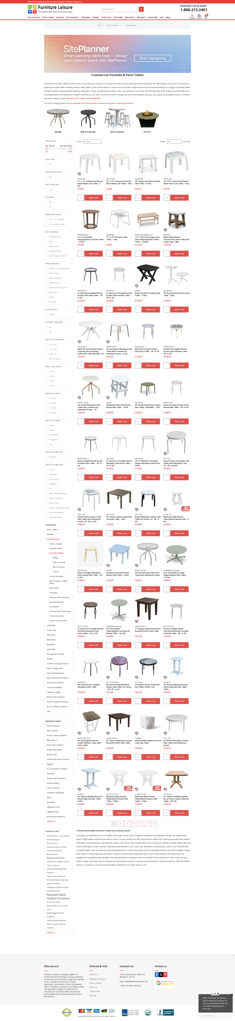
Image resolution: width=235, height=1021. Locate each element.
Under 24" (53, 354)
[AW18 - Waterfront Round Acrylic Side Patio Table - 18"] (148, 330)
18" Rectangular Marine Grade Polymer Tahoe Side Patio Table (89, 742)
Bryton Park (52, 754)
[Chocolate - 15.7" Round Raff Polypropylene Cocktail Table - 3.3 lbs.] (91, 218)
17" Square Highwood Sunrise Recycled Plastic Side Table (148, 630)
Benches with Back (55, 858)
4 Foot (51, 371)
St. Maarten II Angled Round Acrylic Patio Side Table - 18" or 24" (90, 295)
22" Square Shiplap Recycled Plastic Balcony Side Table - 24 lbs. (90, 798)
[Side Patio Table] (91, 722)
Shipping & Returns (97, 979)
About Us (93, 987)
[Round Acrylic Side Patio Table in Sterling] (148, 554)
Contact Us (94, 974)
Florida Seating (53, 783)
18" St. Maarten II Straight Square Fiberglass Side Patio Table (147, 463)
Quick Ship (51, 649)
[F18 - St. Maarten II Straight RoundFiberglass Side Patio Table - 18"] (119, 442)
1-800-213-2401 (194, 9)
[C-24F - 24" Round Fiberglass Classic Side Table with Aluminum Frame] (177, 722)
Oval (51, 444)
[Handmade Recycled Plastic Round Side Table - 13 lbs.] (119, 386)
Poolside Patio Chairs (75, 98)
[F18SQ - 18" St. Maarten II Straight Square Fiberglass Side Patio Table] (148, 442)
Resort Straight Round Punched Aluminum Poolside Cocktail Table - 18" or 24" (176, 631)
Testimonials (94, 991)
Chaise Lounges (55, 543)
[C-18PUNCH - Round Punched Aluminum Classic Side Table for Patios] (119, 666)
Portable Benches (53, 891)
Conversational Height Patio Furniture (57, 871)
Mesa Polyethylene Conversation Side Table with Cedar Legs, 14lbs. (176, 239)
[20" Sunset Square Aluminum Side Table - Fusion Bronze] (119, 498)
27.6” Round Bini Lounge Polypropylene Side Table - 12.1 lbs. (175, 575)
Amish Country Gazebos (57, 735)
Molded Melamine (56, 498)
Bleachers (51, 644)
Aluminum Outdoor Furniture (57, 847)
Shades (50, 658)
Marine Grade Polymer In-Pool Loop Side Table (148, 741)
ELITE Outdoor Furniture (57, 706)
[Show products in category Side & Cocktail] (88, 118)
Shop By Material (56, 602)
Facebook (157, 974)
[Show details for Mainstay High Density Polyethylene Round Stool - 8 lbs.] (177, 498)
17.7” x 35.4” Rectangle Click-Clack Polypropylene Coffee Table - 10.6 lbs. (147, 239)
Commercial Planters (55, 682)
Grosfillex (51, 802)
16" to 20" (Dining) (56, 219)
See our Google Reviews (165, 984)
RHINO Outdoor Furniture (58, 701)
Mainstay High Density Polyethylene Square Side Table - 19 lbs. (146, 798)
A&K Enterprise (53, 726)
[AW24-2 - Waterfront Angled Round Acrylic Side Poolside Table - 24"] (177, 330)
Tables (51, 314)
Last (154, 823)
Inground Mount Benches (56, 876)
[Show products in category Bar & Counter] (117, 118)
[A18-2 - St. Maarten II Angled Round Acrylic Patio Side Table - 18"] (91, 274)
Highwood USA (53, 807)
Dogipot (50, 764)
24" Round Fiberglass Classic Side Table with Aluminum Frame (176, 742)
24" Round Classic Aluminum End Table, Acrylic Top (147, 685)
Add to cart (93, 198)
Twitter (161, 974)
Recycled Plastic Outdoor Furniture (58, 896)
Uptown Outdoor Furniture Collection (56, 926)
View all (51, 821)
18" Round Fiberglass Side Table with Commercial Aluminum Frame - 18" (89, 407)
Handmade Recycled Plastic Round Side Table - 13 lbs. (118, 406)
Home (99, 25)
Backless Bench (52, 854)
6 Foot (51, 381)
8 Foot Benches (52, 843)
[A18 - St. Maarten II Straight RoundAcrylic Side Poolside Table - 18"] (119, 274)
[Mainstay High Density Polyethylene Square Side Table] (148, 778)
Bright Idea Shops (54, 749)
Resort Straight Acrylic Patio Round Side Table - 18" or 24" (176, 406)
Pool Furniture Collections (60, 611)
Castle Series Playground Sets (58, 862)
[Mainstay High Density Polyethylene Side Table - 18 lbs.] (119, 778)
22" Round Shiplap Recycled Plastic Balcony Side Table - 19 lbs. (176, 686)
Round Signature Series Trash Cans (57, 907)
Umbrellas (51, 625)
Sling (51, 241)
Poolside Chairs (55, 548)
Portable (52, 457)
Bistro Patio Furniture (56, 697)
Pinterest (165, 974)
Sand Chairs (54, 588)
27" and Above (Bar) (57, 224)
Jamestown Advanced (56, 816)
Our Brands (54, 606)
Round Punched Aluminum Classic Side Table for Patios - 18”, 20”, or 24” (118, 686)
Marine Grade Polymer (58, 256)
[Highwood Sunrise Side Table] (119, 722)
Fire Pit (147, 131)
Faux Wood (53, 479)
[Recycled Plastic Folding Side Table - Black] (148, 274)
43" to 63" (53, 344)
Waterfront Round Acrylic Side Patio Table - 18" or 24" (147, 350)
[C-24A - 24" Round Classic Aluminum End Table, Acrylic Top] (148, 666)
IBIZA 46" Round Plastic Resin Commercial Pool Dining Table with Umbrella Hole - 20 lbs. (91, 352)
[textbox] (120, 9)
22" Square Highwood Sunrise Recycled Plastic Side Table (119, 741)
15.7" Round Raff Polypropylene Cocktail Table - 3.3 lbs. (90, 239)
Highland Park (52, 811)
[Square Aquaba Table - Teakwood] (177, 778)
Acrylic (51, 469)
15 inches (52, 403)
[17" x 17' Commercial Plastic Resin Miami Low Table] (91, 163)
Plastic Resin (54, 246)
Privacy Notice (95, 983)
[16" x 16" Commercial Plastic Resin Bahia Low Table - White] (119, 163)
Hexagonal (53, 439)
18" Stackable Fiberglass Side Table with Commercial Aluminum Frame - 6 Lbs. (119, 351)
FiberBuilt (51, 773)
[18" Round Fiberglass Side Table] (119, 330)
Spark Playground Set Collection (55, 915)
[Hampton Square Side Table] (119, 554)
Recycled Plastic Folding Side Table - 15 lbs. (147, 294)
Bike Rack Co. (52, 740)
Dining (58, 131)
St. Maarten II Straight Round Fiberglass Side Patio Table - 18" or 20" (119, 463)
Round (51, 425)
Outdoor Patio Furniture (59, 597)
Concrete (52, 302)
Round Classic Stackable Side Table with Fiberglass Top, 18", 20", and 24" (176, 463)
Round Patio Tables (53, 902)
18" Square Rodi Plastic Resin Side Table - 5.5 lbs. (147, 182)
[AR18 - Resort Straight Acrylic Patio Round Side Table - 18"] (177, 386)
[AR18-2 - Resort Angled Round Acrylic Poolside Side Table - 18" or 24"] (91, 442)
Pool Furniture (53, 539)
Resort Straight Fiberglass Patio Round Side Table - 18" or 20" (90, 575)
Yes (50, 164)
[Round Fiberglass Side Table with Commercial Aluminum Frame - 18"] (91, 386)
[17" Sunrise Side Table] (148, 610)
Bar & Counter (117, 131)
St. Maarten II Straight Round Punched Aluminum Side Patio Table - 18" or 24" (90, 631)
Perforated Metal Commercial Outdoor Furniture (57, 882)
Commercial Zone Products (58, 759)
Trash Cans (51, 630)
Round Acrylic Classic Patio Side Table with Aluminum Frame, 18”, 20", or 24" (89, 519)
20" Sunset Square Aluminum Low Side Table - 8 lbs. (119, 518)
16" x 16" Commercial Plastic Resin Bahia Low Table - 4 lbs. (119, 182)
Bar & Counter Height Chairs (58, 582)
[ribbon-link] (79, 174)
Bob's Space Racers (55, 745)
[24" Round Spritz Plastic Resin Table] (177, 274)
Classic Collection (53, 865)
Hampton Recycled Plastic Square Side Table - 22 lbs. (117, 574)
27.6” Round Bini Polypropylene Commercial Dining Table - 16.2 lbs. (118, 631)
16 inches (52, 408)
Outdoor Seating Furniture (58, 663)
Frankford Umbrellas (55, 792)
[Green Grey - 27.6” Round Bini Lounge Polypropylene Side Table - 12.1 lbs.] (177, 554)
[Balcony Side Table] (91, 778)
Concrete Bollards (54, 687)
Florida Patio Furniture (56, 778)
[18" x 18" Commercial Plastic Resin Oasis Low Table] (177, 163)
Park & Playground (54, 668)
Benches (50, 534)
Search (141, 9)
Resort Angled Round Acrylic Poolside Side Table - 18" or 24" (90, 463)
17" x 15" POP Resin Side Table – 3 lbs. (116, 238)
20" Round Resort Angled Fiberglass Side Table (89, 685)
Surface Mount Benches (56, 920)
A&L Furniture (52, 730)
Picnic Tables (52, 529)
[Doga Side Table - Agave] (148, 386)
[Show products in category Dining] (58, 118)
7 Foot (51, 386)
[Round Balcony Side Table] (177, 666)
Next (147, 823)
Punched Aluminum (56, 512)
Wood (51, 297)
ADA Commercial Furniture (58, 678)
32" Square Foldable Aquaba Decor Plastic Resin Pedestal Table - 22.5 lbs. (176, 798)
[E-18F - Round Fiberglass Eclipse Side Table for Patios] (148, 498)
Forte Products (53, 788)
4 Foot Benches (52, 836)
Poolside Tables (56, 553)
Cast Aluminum (55, 237)
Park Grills (51, 635)
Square (51, 430)
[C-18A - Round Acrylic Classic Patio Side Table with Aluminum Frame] (91, 498)
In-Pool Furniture (56, 576)
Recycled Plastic (55, 251)
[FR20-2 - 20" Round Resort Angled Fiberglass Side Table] (91, 666)
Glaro (49, 797)
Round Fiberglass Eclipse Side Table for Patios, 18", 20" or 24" (148, 519)
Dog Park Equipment (55, 673)
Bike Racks (51, 639)
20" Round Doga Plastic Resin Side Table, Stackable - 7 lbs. (148, 406)
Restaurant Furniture (55, 654)
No (50, 207)
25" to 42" (53, 349)
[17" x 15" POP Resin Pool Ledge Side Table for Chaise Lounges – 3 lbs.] (119, 218)
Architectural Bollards (54, 851)
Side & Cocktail (87, 131)
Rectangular (53, 435)
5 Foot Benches (64, 836)
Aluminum (53, 292)
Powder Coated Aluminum (59, 268)
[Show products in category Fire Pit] (147, 118)
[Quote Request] (199, 16)
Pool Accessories (56, 616)
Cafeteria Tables (54, 692)
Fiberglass (53, 484)
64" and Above (55, 359)
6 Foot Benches (53, 839)
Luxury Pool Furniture (58, 620)
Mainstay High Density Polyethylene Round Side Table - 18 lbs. (117, 798)
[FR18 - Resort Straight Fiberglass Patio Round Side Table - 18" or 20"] (91, 554)
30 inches (52, 412)
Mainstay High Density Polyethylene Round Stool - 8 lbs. (176, 519)
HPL (50, 488)
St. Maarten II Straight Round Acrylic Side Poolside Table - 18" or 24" (119, 295)
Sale (48, 711)
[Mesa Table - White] (177, 218)
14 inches (52, 398)
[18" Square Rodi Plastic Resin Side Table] (148, 163)
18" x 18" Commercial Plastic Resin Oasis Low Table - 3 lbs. (176, 182)
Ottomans (53, 592)
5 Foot (51, 376)
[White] (148, 722)
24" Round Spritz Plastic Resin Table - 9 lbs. (177, 294)
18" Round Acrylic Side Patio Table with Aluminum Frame (147, 574)
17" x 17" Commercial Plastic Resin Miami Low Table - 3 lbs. (90, 183)
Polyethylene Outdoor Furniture (58, 887)
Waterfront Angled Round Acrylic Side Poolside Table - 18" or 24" (176, 351)
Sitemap (92, 995)
